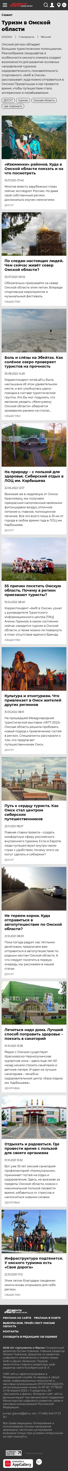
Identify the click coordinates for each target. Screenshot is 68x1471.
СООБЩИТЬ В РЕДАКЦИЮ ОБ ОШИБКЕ (30, 1336)
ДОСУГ (9, 205)
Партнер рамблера (34, 1453)
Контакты (10, 1331)
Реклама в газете (47, 1318)
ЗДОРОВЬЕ (12, 1088)
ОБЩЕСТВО (12, 301)
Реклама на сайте (17, 1318)
